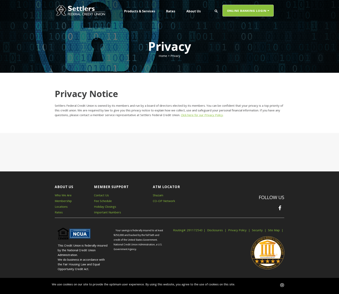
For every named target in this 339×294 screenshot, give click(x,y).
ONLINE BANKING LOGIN (247, 11)
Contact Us (101, 195)
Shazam (158, 195)
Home (163, 56)
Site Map (274, 230)
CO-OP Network (164, 201)
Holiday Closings (105, 206)
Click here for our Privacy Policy (202, 115)
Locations (61, 206)
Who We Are (63, 195)
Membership (63, 201)
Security (257, 230)
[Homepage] (80, 10)
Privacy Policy (237, 230)
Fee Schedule (103, 201)
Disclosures (215, 230)
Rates (59, 212)
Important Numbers (107, 212)
